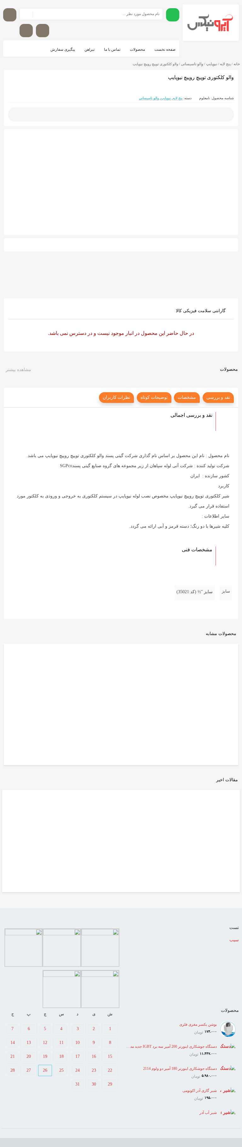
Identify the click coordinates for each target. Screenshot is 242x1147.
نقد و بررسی (218, 397)
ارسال (121, 114)
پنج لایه (225, 64)
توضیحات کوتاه (154, 397)
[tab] (218, 397)
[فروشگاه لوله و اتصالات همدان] (210, 22)
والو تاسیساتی (192, 64)
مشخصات (187, 397)
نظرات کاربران (116, 397)
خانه (236, 64)
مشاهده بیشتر (18, 369)
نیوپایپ (211, 64)
